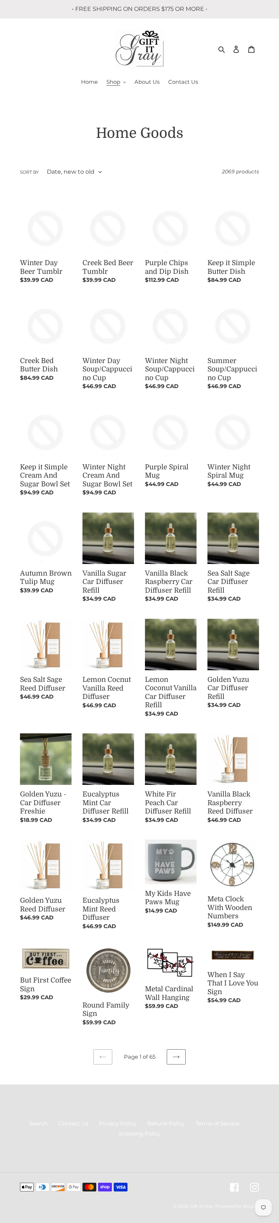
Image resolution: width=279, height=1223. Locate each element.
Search (38, 1123)
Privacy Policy (117, 1123)
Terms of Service (217, 1123)
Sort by (29, 172)
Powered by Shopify (237, 1206)
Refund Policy (166, 1123)
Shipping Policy (140, 1133)
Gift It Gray (202, 1206)
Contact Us (73, 1123)
